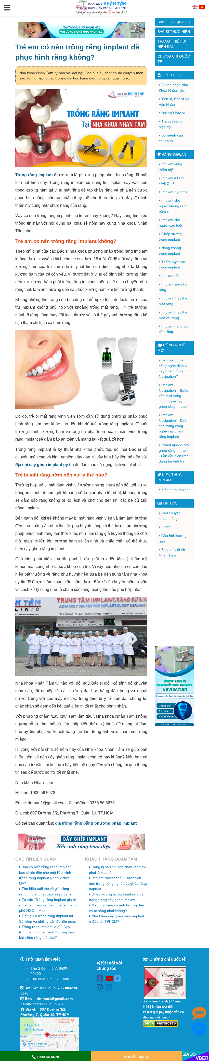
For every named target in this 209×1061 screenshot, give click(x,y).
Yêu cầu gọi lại (136, 1057)
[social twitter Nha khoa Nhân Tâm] (118, 979)
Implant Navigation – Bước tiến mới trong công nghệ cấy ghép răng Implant (118, 883)
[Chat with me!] (199, 1017)
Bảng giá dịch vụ (174, 22)
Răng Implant (174, 154)
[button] (7, 8)
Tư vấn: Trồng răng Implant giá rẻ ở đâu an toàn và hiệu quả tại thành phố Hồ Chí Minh (48, 905)
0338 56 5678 (51, 1004)
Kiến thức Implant (175, 490)
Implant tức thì (173, 276)
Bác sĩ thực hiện (174, 32)
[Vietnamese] (202, 8)
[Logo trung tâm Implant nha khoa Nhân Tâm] (101, 13)
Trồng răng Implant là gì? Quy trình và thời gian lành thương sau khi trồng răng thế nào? (46, 932)
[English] (195, 8)
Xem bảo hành (155, 1001)
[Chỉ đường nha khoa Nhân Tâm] (49, 1034)
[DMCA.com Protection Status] (160, 1023)
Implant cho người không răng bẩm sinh (173, 205)
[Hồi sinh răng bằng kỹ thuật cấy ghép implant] (81, 842)
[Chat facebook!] (199, 1032)
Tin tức (169, 503)
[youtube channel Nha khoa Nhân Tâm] (110, 979)
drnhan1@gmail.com (55, 999)
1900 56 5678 (50, 988)
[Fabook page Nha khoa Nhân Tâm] (101, 979)
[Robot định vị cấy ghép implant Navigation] (174, 686)
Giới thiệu (171, 75)
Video (166, 527)
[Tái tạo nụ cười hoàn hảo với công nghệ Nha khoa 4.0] (81, 30)
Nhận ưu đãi (162, 1006)
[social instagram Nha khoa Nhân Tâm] (101, 988)
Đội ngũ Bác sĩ (173, 113)
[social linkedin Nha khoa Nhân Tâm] (110, 988)
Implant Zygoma (174, 192)
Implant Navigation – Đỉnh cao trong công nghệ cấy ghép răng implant (173, 426)
